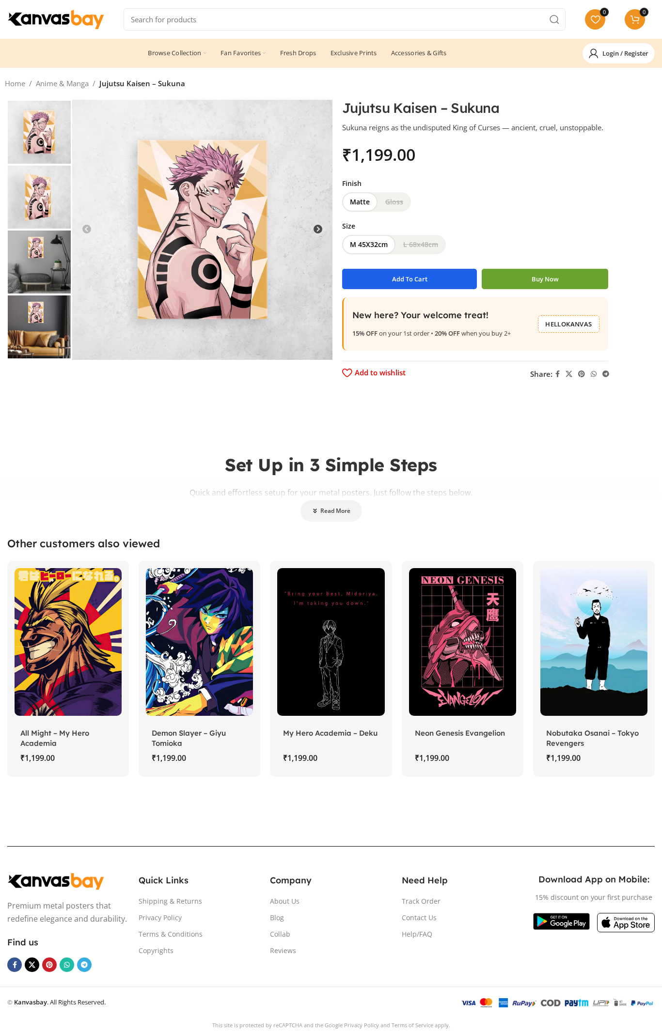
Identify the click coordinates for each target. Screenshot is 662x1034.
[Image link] (55, 880)
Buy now (545, 279)
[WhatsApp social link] (593, 374)
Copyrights (156, 950)
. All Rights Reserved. (60, 1002)
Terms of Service (412, 1025)
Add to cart (409, 279)
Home (15, 83)
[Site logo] (55, 18)
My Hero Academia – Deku (330, 733)
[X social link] (569, 374)
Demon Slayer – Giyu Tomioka (189, 738)
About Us (284, 901)
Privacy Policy (160, 917)
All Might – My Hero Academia (54, 738)
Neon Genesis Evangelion (460, 733)
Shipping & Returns (170, 901)
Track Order (421, 901)
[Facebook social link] (557, 374)
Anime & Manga (62, 83)
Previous (87, 229)
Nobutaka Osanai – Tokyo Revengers (592, 738)
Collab (280, 934)
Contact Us (419, 917)
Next (318, 229)
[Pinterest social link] (581, 374)
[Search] (554, 19)
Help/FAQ (417, 934)
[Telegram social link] (605, 374)
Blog (277, 917)
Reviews (283, 950)
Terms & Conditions (171, 934)
